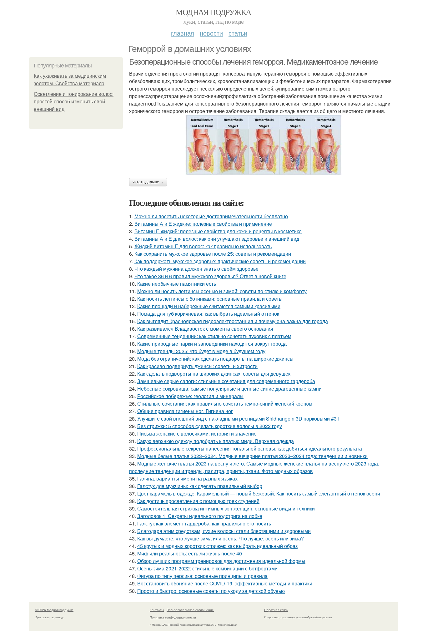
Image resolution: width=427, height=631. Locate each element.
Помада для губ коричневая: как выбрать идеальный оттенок (208, 313)
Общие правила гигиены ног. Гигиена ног (185, 411)
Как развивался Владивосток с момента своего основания (205, 328)
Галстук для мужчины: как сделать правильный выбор (199, 486)
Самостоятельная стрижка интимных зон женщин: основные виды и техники (226, 508)
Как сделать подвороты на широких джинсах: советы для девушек (213, 373)
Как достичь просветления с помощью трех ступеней (198, 501)
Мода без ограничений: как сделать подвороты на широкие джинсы (215, 358)
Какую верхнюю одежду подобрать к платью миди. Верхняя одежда (215, 441)
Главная (182, 32)
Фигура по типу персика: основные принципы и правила (202, 575)
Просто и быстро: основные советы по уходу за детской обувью (211, 590)
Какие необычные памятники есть (176, 283)
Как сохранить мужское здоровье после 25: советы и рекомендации (212, 253)
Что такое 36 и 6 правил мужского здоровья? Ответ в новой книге (210, 276)
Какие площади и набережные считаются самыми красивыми (208, 306)
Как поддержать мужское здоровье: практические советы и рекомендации (220, 261)
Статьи (238, 32)
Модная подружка (213, 12)
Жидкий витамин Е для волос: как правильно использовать (203, 246)
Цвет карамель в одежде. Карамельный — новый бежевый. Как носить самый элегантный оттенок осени (258, 493)
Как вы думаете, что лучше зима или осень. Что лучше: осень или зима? (220, 538)
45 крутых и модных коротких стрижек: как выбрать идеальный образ (217, 546)
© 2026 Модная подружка (54, 610)
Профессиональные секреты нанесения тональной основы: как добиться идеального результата (249, 448)
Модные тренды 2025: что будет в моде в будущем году (201, 351)
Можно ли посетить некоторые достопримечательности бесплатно (211, 216)
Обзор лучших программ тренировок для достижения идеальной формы (221, 560)
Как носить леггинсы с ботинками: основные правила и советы (210, 298)
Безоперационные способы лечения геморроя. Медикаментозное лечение (253, 62)
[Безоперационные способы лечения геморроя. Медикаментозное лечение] (263, 145)
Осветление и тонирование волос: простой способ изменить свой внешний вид (73, 101)
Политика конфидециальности (173, 617)
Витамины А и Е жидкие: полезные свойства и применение (203, 223)
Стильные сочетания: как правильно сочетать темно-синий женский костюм (224, 403)
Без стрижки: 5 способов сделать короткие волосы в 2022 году (209, 426)
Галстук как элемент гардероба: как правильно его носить (204, 523)
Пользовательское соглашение (190, 610)
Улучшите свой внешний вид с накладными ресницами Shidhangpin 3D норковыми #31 (238, 418)
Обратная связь (276, 610)
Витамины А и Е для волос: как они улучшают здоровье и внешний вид (216, 238)
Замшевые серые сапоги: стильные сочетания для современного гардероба (226, 381)
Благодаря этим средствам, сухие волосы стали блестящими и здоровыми (224, 531)
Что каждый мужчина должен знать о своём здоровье (196, 268)
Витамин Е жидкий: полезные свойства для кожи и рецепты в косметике (218, 231)
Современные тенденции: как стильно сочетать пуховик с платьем (214, 336)
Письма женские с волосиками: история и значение (197, 433)
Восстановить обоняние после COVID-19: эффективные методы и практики (224, 583)
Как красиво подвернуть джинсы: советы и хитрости (197, 366)
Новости (211, 32)
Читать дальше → (148, 182)
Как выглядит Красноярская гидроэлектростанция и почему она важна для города (232, 321)
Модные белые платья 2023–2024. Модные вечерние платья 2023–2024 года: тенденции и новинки (252, 456)
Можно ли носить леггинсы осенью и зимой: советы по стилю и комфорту (222, 291)
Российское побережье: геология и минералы (190, 396)
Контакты (157, 610)
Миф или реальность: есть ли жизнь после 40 (189, 553)
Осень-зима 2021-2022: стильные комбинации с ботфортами (207, 568)
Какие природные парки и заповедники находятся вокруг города (212, 343)
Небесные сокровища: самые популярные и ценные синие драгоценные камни (229, 388)
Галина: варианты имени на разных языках (187, 478)
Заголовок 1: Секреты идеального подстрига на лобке (199, 516)
